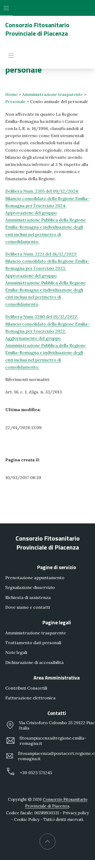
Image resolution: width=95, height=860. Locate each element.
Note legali (16, 652)
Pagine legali (56, 622)
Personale (15, 101)
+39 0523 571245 (36, 772)
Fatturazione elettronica (30, 697)
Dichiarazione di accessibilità (34, 662)
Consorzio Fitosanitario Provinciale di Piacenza (37, 29)
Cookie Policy (27, 819)
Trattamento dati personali (33, 642)
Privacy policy (76, 812)
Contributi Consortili (26, 688)
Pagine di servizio (56, 567)
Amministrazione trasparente (52, 94)
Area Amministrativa (57, 677)
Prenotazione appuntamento (34, 577)
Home (11, 94)
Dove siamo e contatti (27, 607)
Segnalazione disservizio (30, 587)
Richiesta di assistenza (28, 597)
